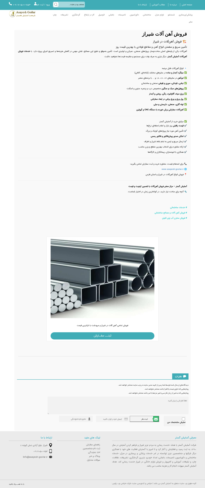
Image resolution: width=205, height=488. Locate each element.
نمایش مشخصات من (176, 422)
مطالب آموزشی (158, 4)
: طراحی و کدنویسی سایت (131, 483)
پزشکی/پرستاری (186, 14)
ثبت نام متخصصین (91, 448)
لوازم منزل (159, 14)
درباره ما (173, 4)
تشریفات (64, 14)
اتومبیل (101, 14)
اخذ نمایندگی (94, 452)
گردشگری (76, 14)
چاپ (55, 14)
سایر (191, 22)
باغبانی (111, 14)
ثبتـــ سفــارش (102, 336)
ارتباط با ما (142, 4)
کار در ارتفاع (89, 14)
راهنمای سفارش (93, 444)
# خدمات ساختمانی (178, 207)
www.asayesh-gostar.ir (173, 169)
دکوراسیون (134, 14)
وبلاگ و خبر (94, 456)
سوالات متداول (93, 460)
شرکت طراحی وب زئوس (121, 483)
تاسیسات (122, 14)
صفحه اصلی (187, 4)
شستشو (171, 14)
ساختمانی (147, 14)
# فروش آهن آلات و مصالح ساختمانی (170, 212)
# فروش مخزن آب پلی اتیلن (174, 218)
